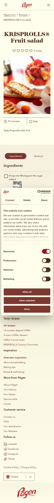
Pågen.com (10, 14)
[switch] (46, 260)
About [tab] (44, 200)
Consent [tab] (9, 200)
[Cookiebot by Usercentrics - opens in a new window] (38, 192)
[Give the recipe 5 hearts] (31, 51)
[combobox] (19, 477)
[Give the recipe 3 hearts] (22, 51)
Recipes (23, 14)
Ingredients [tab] (15, 156)
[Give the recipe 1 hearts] (14, 51)
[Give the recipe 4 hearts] (26, 51)
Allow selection (27, 300)
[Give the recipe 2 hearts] (18, 51)
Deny (27, 309)
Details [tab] (27, 200)
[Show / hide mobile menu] (48, 5)
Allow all (27, 292)
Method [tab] (38, 156)
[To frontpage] (27, 5)
